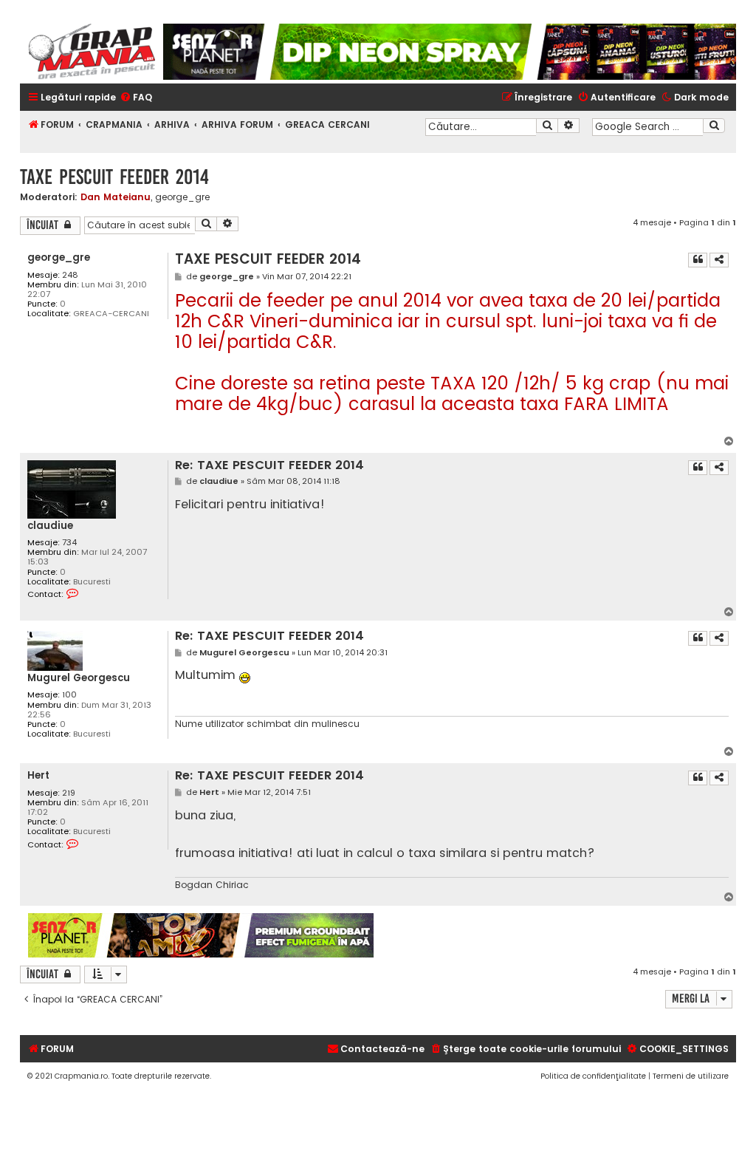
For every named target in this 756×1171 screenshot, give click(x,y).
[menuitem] (136, 98)
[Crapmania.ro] (91, 52)
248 (70, 275)
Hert (38, 775)
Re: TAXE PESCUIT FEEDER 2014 (269, 466)
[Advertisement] (555, 935)
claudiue (50, 525)
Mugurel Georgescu (78, 678)
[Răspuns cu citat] (697, 260)
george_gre (182, 197)
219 (68, 793)
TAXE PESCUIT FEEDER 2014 (114, 176)
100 (69, 695)
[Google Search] (714, 125)
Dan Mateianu (115, 197)
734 (69, 542)
